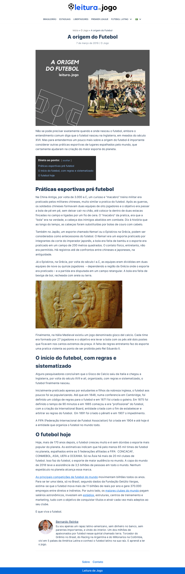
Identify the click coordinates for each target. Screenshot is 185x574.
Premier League (99, 19)
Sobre (86, 562)
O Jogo (84, 30)
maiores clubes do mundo (122, 490)
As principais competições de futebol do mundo (67, 477)
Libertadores (80, 19)
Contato (98, 562)
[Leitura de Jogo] (92, 7)
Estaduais (65, 19)
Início (75, 30)
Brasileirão (49, 19)
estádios (88, 495)
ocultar (66, 160)
